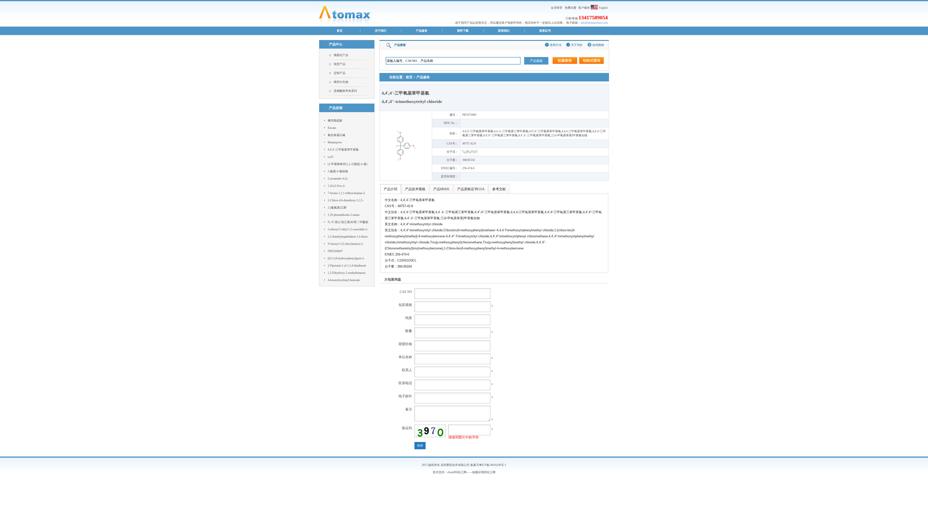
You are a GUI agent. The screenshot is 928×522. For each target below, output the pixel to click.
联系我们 (504, 30)
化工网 (491, 472)
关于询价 (577, 45)
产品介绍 (390, 189)
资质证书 (545, 30)
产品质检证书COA (471, 189)
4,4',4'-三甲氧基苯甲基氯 (343, 149)
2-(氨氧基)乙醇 (337, 207)
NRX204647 (335, 251)
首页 (339, 30)
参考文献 (499, 189)
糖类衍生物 (341, 82)
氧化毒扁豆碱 (336, 135)
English (603, 7)
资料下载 (463, 30)
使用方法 (555, 45)
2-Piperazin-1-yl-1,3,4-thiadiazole (347, 265)
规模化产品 (341, 55)
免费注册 (570, 7)
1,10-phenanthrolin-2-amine (344, 215)
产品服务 (422, 30)
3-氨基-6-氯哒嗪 (338, 171)
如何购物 (598, 45)
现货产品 (339, 64)
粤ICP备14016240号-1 (492, 465)
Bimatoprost (335, 142)
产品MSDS (441, 189)
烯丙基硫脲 (335, 120)
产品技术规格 (415, 189)
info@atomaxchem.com (594, 22)
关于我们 (380, 30)
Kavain (332, 128)
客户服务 (584, 7)
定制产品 (339, 73)
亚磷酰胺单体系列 (345, 91)
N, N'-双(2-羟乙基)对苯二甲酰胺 (348, 222)
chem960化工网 (456, 472)
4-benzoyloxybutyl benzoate (344, 280)
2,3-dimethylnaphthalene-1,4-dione (348, 236)
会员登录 (556, 7)
